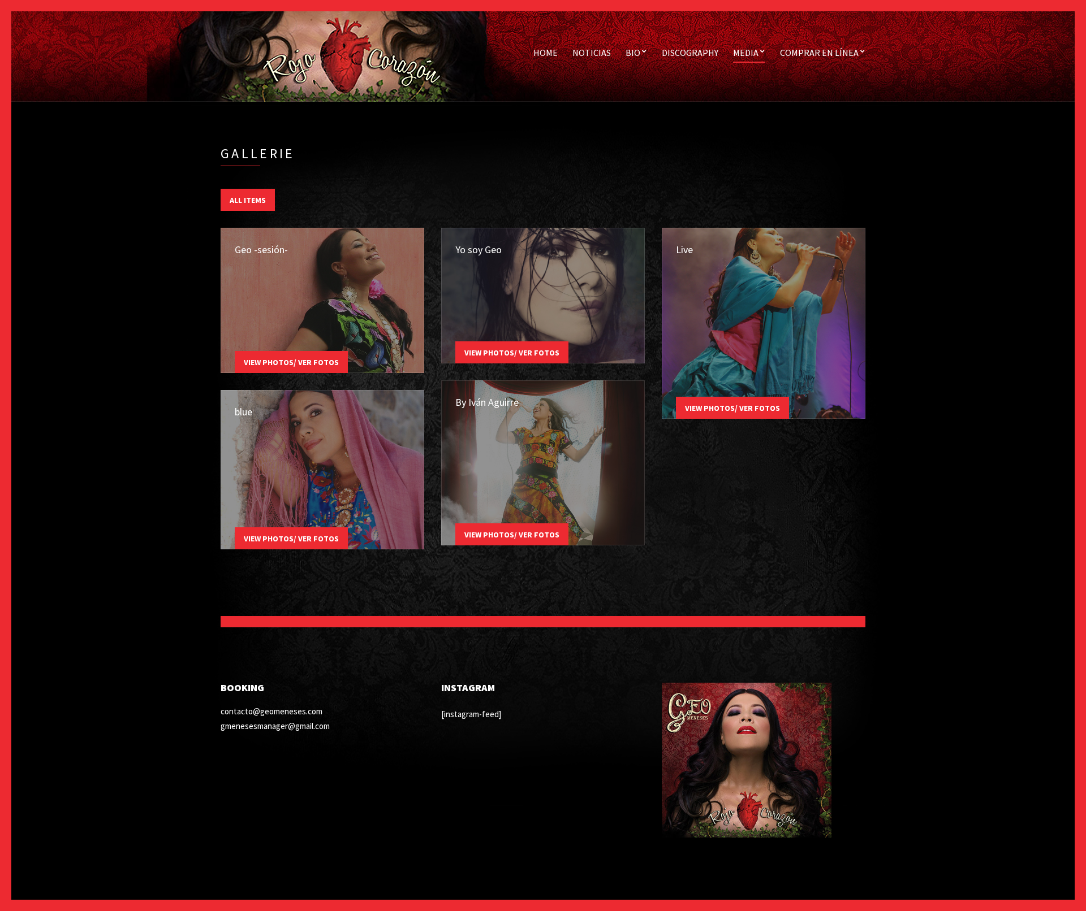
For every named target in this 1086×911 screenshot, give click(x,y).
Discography (690, 52)
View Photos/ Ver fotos (291, 362)
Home (545, 52)
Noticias (591, 52)
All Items (248, 200)
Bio (633, 52)
